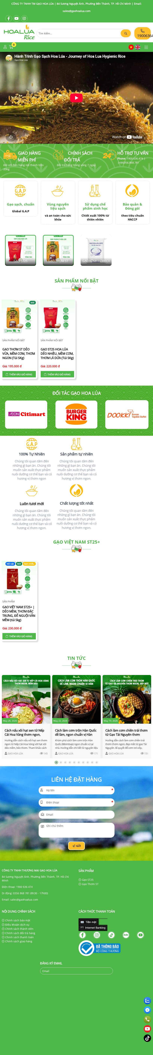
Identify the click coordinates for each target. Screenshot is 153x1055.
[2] (26, 414)
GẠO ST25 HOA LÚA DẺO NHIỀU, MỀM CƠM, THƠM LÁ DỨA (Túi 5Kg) (57, 353)
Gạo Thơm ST (90, 884)
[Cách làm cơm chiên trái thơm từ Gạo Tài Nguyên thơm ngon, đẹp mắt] (127, 699)
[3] (76, 414)
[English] (137, 47)
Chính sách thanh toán (19, 937)
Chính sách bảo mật (17, 920)
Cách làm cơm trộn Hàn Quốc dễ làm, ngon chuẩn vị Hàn (75, 732)
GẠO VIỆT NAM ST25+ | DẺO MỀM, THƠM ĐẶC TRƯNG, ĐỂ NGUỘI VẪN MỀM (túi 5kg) (18, 613)
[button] (5, 47)
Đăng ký (105, 971)
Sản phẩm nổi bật (77, 281)
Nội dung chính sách (18, 911)
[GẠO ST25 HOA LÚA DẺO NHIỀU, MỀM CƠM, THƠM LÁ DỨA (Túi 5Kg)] (57, 318)
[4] (127, 414)
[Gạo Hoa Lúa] (19, 40)
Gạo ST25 (87, 879)
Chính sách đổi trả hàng (19, 933)
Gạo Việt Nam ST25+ (76, 542)
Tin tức (76, 658)
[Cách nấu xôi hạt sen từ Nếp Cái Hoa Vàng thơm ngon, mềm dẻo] (26, 699)
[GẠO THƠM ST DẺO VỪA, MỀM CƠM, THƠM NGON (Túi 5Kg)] (19, 318)
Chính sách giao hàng (18, 941)
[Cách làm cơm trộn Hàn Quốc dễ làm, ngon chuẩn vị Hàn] (76, 699)
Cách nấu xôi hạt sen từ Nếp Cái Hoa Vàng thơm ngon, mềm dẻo (24, 734)
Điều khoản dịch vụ (16, 924)
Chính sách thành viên (18, 929)
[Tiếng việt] (131, 47)
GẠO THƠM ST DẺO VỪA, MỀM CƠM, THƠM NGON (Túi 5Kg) (18, 353)
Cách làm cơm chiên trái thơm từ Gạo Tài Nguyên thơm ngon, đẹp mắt (126, 734)
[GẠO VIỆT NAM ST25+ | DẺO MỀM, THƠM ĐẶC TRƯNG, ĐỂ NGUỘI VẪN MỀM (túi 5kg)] (19, 579)
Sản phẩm (8, 601)
